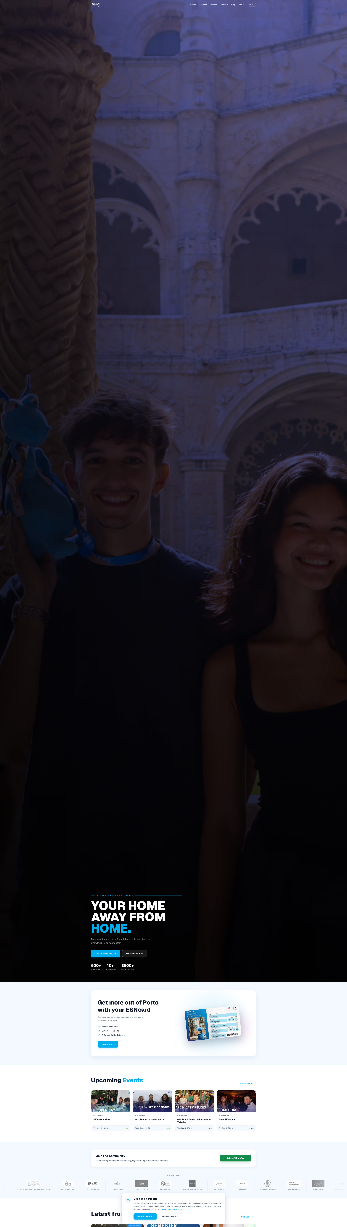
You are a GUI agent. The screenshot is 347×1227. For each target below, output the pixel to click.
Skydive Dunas (224, 1189)
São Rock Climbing (197, 1189)
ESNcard (203, 4)
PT (253, 5)
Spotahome (247, 1189)
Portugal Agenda (123, 1189)
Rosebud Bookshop (151, 1189)
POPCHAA (48, 1189)
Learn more (106, 1044)
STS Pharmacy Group (295, 1189)
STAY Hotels (269, 1189)
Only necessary (170, 1216)
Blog (233, 4)
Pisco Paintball (26, 1189)
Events (193, 4)
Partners (213, 4)
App (240, 4)
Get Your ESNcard (104, 953)
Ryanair (174, 1189)
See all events (246, 1083)
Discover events (134, 953)
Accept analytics (145, 1216)
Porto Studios (97, 1189)
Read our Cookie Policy (172, 1209)
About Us (224, 4)
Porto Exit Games (72, 1189)
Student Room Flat (324, 1189)
